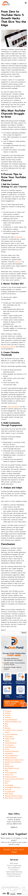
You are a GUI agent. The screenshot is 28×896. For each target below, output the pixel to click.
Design (7, 741)
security (7, 781)
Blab (6, 724)
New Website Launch (12, 768)
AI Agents (8, 711)
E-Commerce (14, 870)
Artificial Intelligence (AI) (13, 722)
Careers (10, 889)
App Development (11, 719)
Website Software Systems (14, 796)
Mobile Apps (9, 766)
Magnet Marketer (11, 758)
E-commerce (9, 745)
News (6, 770)
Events (7, 749)
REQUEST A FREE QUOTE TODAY (14, 850)
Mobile (7, 764)
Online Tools (9, 774)
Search (3, 630)
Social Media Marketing (13, 787)
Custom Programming (14, 865)
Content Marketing (11, 734)
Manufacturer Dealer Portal (14, 760)
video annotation (13, 406)
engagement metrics (8, 347)
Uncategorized (10, 791)
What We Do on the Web (13, 798)
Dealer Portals (9, 738)
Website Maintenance (14, 874)
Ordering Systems (11, 777)
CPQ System (9, 736)
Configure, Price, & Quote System (14, 731)
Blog (6, 726)
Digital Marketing (10, 743)
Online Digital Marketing (14, 872)
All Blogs (8, 713)
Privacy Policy (17, 889)
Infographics (9, 753)
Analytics (8, 717)
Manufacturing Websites (13, 762)
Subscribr (18, 262)
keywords (17, 237)
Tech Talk (8, 789)
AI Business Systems (14, 876)
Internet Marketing (11, 755)
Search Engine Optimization (14, 779)
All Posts (7, 715)
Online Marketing (11, 772)
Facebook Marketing (12, 751)
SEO (6, 783)
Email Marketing (10, 747)
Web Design (9, 794)
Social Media (9, 785)
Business (7, 728)
